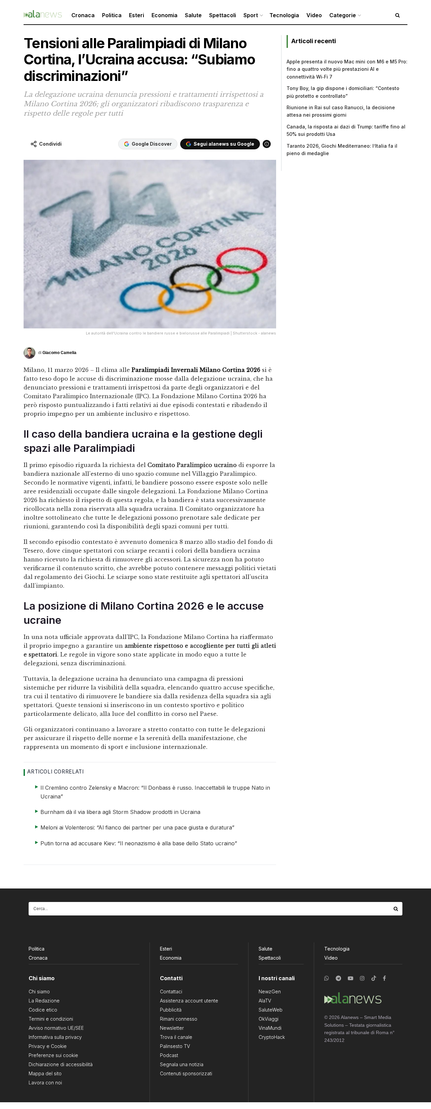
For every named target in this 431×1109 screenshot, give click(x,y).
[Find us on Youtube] (350, 978)
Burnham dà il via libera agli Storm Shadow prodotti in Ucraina (120, 812)
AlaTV (265, 1000)
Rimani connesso (178, 1019)
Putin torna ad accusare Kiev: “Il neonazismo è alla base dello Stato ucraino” (138, 843)
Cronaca (83, 15)
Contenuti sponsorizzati (186, 1073)
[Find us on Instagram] (362, 978)
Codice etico (43, 1010)
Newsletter (172, 1028)
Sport (250, 15)
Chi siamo (39, 991)
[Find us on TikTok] (373, 978)
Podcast (169, 1055)
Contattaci (171, 991)
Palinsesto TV (175, 1046)
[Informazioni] (267, 144)
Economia (164, 15)
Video (314, 15)
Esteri (136, 15)
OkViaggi (268, 1019)
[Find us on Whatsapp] (326, 978)
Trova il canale (176, 1037)
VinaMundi (270, 1028)
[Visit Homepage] (43, 15)
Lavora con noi (45, 1082)
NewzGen (270, 991)
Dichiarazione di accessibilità (61, 1064)
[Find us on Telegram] (338, 978)
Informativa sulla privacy (55, 1037)
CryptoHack (272, 1037)
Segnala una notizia (181, 1064)
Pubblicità (170, 1010)
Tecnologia (284, 15)
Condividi (50, 144)
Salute (193, 15)
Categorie (342, 15)
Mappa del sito (45, 1073)
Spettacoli (222, 15)
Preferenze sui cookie (53, 1055)
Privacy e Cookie (48, 1046)
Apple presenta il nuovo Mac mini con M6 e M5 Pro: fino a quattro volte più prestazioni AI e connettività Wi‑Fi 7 (347, 69)
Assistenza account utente (189, 1000)
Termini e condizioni (51, 1019)
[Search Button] (396, 908)
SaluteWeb (271, 1010)
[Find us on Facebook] (384, 978)
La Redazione (44, 1000)
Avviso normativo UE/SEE (56, 1028)
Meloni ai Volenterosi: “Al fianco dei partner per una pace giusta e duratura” (137, 827)
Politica (112, 15)
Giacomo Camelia (59, 352)
